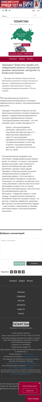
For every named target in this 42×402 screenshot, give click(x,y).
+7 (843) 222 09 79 (27, 354)
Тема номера (33, 398)
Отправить (34, 263)
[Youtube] (6, 11)
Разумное (13, 59)
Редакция (21, 296)
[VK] (3, 11)
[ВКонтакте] (12, 271)
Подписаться (30, 391)
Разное (21, 314)
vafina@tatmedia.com (33, 365)
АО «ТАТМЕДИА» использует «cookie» (21, 368)
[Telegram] (9, 11)
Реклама (21, 292)
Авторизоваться (19, 263)
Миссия (21, 301)
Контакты (21, 305)
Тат (38, 11)
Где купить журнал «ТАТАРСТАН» (21, 54)
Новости (21, 309)
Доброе (22, 59)
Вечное (30, 59)
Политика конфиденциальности (21, 374)
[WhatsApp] (20, 271)
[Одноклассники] (16, 271)
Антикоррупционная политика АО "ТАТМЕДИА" (21, 363)
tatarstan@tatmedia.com (30, 356)
